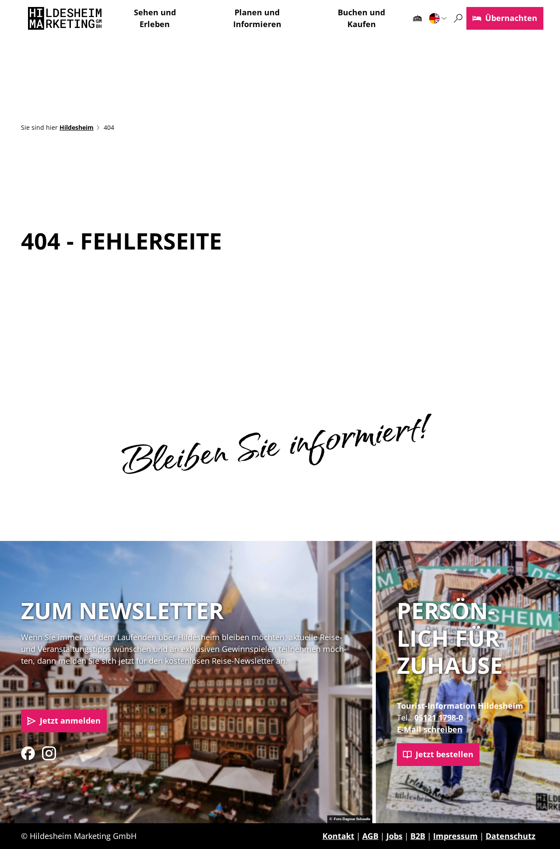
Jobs (394, 836)
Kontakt (338, 836)
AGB (370, 836)
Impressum (455, 836)
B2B (417, 836)
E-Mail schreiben (429, 729)
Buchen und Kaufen (361, 18)
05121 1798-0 (438, 717)
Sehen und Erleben (155, 18)
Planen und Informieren (257, 18)
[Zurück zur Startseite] (65, 18)
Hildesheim (77, 127)
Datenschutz (511, 836)
